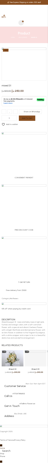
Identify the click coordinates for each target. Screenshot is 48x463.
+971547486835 (18, 394)
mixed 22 (13, 369)
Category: (6, 298)
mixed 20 (35, 369)
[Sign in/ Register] (15, 22)
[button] (44, 345)
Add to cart (27, 118)
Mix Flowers (23, 37)
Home (13, 37)
